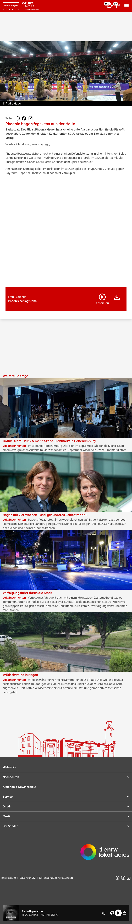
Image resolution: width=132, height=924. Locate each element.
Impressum (8, 877)
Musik (6, 816)
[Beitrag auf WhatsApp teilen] (18, 118)
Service (8, 796)
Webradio (9, 767)
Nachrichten (11, 777)
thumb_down (112, 913)
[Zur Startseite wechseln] (11, 6)
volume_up (103, 913)
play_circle (118, 913)
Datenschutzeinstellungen (56, 877)
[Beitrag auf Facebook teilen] (24, 118)
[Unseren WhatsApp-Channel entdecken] (118, 878)
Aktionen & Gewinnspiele (19, 787)
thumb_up (124, 913)
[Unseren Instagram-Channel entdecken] (128, 878)
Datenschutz (27, 877)
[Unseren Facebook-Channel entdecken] (123, 878)
